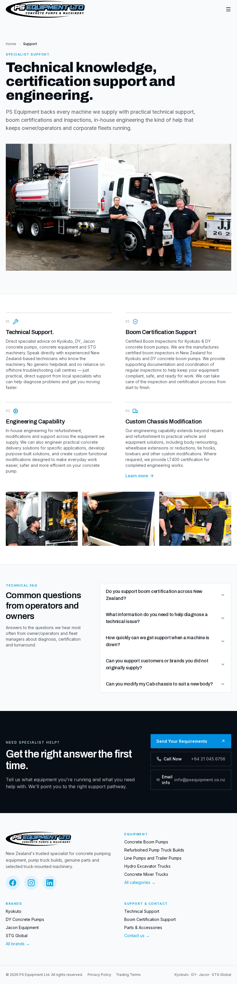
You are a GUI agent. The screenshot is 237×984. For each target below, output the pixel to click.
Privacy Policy (99, 974)
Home (11, 44)
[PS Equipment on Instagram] (31, 883)
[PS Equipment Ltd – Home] (45, 9)
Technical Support (141, 911)
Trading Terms (128, 974)
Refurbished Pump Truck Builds (154, 849)
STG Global (16, 935)
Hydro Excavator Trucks (147, 866)
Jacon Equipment (22, 927)
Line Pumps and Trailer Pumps (153, 858)
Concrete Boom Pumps (146, 841)
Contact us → (137, 935)
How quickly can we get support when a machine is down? (157, 641)
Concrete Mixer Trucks (146, 874)
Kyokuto (13, 911)
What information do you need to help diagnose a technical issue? (157, 618)
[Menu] (228, 9)
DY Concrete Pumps (25, 919)
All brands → (18, 943)
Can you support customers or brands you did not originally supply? (157, 664)
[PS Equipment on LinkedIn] (50, 883)
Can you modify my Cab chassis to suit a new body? (159, 683)
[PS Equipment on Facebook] (13, 883)
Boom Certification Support (150, 919)
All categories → (139, 882)
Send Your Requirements (181, 741)
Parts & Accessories (143, 927)
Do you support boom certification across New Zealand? (154, 595)
